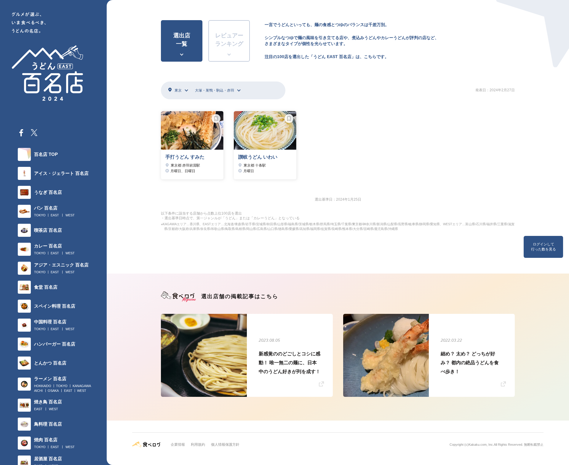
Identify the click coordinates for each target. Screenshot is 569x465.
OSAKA (53, 390)
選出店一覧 (181, 39)
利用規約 (198, 444)
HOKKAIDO (42, 386)
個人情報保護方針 (225, 444)
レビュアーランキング (229, 39)
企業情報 (178, 444)
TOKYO (40, 215)
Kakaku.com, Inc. (481, 444)
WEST (70, 215)
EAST (55, 215)
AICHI (38, 390)
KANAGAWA (82, 386)
